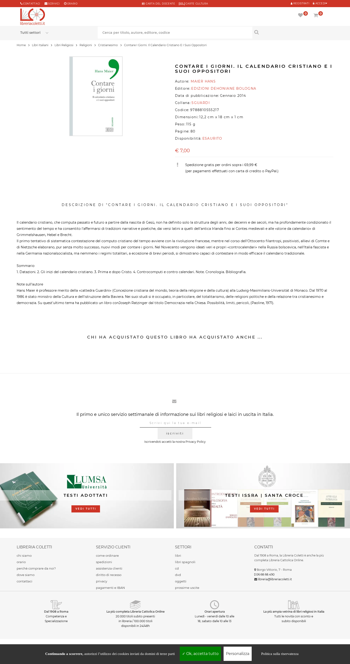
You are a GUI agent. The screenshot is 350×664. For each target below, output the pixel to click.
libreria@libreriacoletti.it (275, 579)
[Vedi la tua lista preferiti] (301, 16)
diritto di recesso (108, 575)
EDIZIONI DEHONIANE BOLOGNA (223, 88)
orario (72, 3)
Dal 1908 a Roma (56, 611)
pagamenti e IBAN (110, 588)
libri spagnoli (185, 562)
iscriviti (175, 433)
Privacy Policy (195, 441)
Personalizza (237, 653)
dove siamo (26, 575)
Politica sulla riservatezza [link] (280, 654)
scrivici (54, 3)
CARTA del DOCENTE (160, 3)
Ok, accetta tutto (202, 653)
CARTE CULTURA (196, 3)
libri (178, 555)
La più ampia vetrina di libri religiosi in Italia (293, 611)
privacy (101, 581)
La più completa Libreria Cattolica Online (135, 611)
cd (177, 568)
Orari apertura (215, 611)
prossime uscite (187, 588)
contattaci (24, 581)
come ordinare (107, 555)
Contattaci (31, 3)
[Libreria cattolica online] (32, 17)
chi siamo (24, 555)
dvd (178, 575)
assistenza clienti (109, 568)
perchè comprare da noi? (36, 568)
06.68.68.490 (265, 574)
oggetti (180, 581)
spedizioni (104, 562)
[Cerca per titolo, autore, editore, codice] (291, 32)
